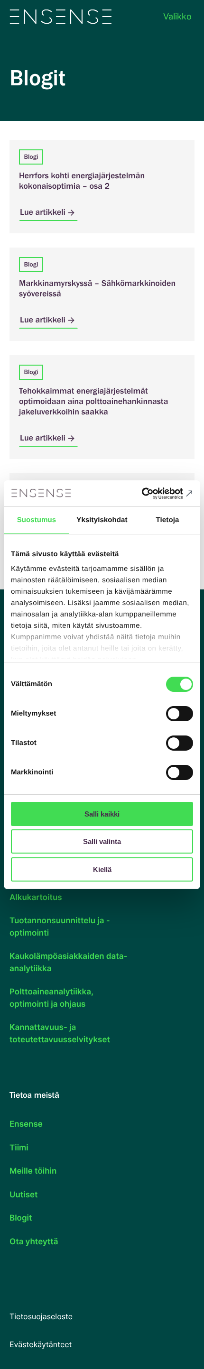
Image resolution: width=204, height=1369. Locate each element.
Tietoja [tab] (167, 520)
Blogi (31, 157)
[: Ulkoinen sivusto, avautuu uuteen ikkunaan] (151, 493)
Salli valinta (102, 841)
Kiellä (102, 869)
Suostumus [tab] (36, 520)
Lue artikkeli (42, 212)
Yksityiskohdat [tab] (101, 520)
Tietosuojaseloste (41, 1316)
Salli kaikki (102, 814)
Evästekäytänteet (40, 1344)
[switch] (179, 713)
